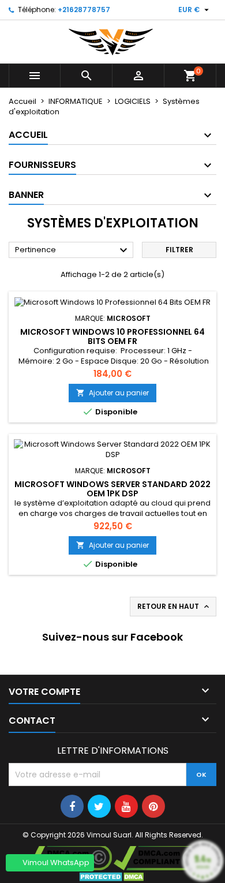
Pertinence (72, 250)
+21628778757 (84, 9)
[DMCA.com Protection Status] (112, 876)
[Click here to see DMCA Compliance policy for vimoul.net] (158, 856)
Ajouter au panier (112, 393)
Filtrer (179, 250)
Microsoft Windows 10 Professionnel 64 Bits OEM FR (112, 336)
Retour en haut (174, 606)
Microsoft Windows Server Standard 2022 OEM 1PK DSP (112, 488)
